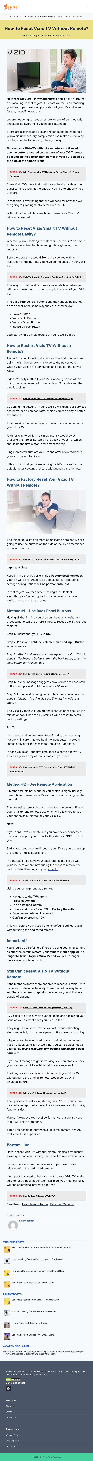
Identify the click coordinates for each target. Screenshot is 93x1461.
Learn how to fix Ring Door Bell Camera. (48, 1204)
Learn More (79, 16)
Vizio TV (53, 869)
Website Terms (12, 1435)
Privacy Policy (12, 1441)
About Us (10, 1406)
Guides (9, 1411)
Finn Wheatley (29, 35)
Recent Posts (20, 1215)
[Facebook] (8, 1388)
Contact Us (11, 1417)
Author (10, 1215)
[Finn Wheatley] (13, 1225)
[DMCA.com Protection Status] (46, 1379)
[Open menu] (88, 7)
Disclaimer (10, 1446)
